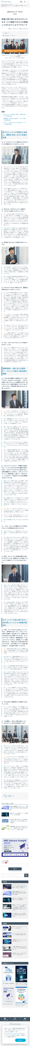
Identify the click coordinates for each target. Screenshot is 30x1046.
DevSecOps (6, 35)
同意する (20, 1040)
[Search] (26, 875)
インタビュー (13, 35)
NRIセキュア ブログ (8, 4)
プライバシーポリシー (13, 1033)
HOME (3, 4)
